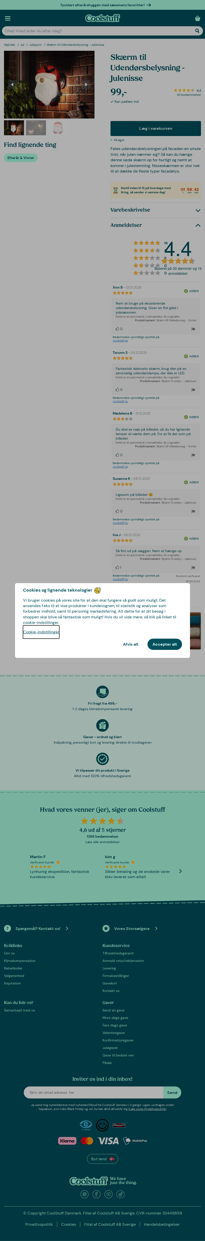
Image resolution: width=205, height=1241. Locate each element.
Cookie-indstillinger (41, 632)
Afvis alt (130, 644)
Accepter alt (164, 644)
